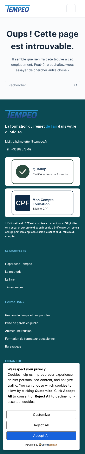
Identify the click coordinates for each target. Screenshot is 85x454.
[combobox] (38, 85)
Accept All (41, 435)
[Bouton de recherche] (76, 85)
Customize (41, 414)
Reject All (41, 425)
